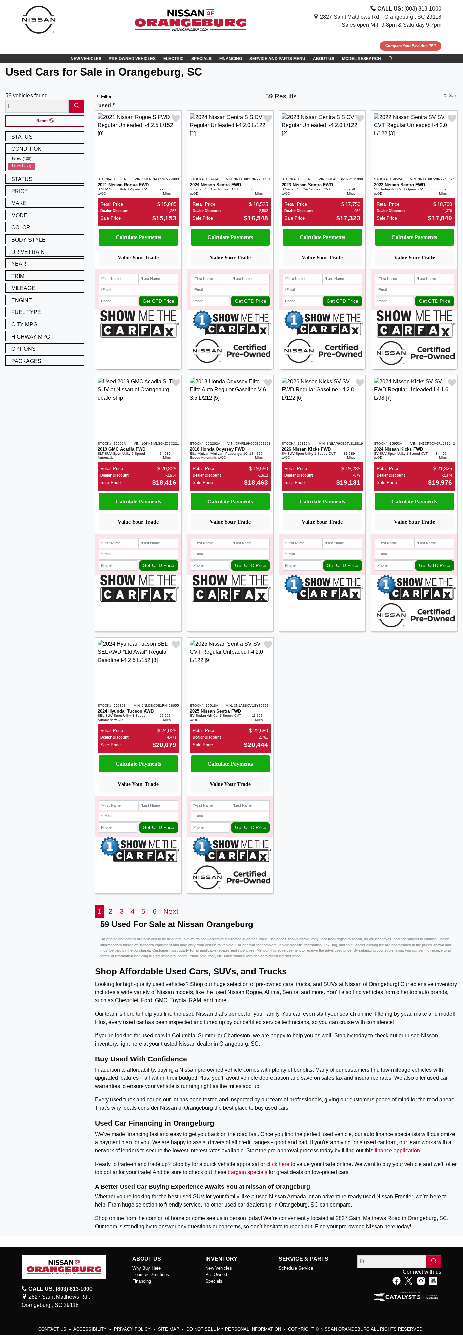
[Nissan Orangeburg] (190, 19)
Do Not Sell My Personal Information (234, 1329)
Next (170, 911)
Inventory (221, 1259)
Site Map (169, 1329)
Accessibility (90, 1329)
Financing (141, 1281)
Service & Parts (303, 1259)
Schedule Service (296, 1268)
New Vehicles (218, 1268)
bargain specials (247, 1172)
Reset (42, 120)
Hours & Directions (150, 1274)
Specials (213, 1281)
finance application (397, 1150)
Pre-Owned (216, 1274)
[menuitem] (46, 158)
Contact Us (53, 1329)
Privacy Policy (133, 1329)
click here (277, 1164)
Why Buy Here (146, 1268)
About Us (146, 1259)
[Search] (76, 106)
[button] (86, 59)
